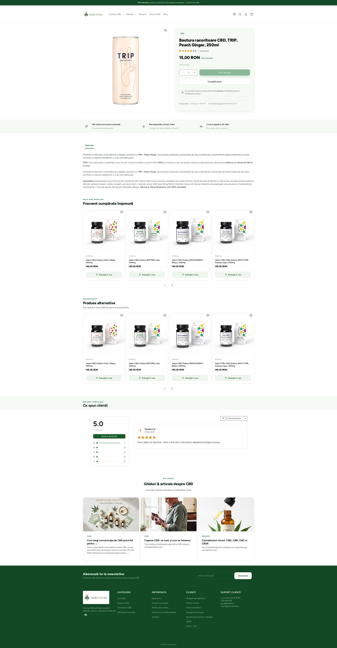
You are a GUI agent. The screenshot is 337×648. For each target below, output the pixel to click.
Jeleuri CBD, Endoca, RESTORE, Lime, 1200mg (144, 261)
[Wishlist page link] (234, 14)
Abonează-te (243, 576)
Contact (155, 617)
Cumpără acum (215, 81)
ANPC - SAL (191, 626)
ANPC (189, 621)
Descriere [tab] (89, 145)
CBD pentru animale (126, 612)
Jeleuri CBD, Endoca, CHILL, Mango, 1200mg (100, 261)
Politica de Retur (193, 608)
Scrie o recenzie (109, 436)
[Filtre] (223, 418)
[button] (116, 14)
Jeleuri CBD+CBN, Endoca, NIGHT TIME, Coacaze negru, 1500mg (232, 261)
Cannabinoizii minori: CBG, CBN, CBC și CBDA (224, 542)
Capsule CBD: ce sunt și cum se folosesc (167, 540)
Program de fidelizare (195, 598)
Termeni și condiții (160, 603)
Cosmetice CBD (124, 608)
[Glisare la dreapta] (172, 285)
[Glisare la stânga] (165, 285)
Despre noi (157, 598)
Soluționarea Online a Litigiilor (199, 617)
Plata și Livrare (192, 603)
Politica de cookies (160, 608)
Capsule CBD (123, 603)
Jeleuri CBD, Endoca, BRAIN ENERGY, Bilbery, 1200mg (187, 261)
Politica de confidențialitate (164, 612)
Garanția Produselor (195, 612)
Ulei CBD (121, 598)
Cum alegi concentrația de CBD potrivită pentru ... (110, 542)
